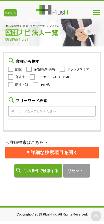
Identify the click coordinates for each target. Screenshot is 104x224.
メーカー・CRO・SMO (53, 77)
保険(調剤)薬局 (44, 69)
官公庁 (20, 77)
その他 (45, 85)
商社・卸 (21, 85)
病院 (18, 69)
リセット (75, 171)
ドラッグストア (78, 69)
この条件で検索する (41, 171)
